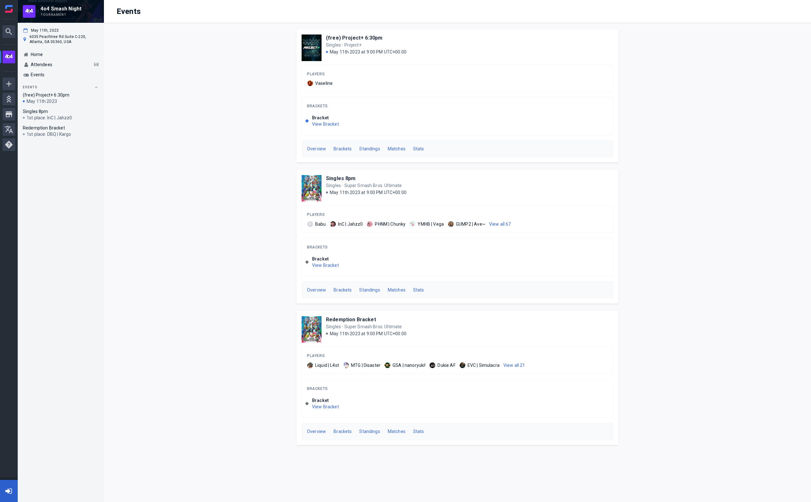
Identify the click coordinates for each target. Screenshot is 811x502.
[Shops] (9, 114)
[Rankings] (9, 99)
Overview (316, 148)
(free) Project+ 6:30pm (354, 38)
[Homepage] (9, 9)
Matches (397, 148)
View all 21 (514, 365)
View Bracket (325, 124)
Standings (369, 148)
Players (316, 74)
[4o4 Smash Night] (9, 58)
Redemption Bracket (351, 320)
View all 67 (500, 224)
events (30, 87)
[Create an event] (9, 84)
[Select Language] (9, 129)
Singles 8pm (341, 178)
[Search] (9, 31)
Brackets (317, 106)
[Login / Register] (9, 491)
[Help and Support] (9, 144)
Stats (418, 148)
